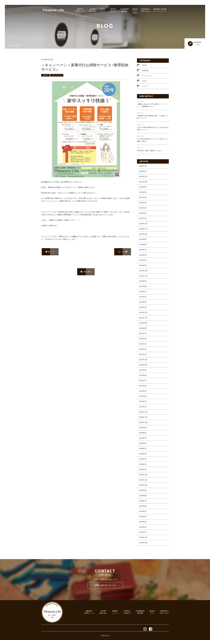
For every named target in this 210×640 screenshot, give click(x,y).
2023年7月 (143, 292)
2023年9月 (143, 281)
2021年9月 (143, 370)
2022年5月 (143, 344)
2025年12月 (143, 176)
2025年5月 (143, 203)
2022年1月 (143, 354)
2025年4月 (143, 208)
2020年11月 (143, 417)
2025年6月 (143, 197)
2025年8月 (143, 192)
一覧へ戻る (86, 272)
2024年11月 (143, 229)
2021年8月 (143, 375)
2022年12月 (143, 312)
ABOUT (80, 10)
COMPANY (124, 10)
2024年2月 (143, 260)
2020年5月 (143, 448)
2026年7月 (143, 166)
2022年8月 (143, 328)
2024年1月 (143, 265)
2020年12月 (143, 412)
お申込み (145, 70)
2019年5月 (143, 511)
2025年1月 (143, 218)
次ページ (121, 252)
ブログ (18, 45)
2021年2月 (143, 401)
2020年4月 (143, 454)
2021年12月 (143, 360)
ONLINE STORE (160, 10)
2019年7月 (143, 501)
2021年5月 (143, 391)
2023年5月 (143, 297)
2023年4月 (143, 302)
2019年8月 (143, 496)
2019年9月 (143, 490)
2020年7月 (143, 438)
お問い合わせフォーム (105, 585)
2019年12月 (143, 475)
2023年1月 (143, 307)
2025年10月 (143, 182)
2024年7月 (143, 250)
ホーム (11, 45)
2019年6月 (143, 506)
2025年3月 (143, 213)
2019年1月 (143, 532)
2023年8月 (143, 286)
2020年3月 (143, 459)
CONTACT (145, 10)
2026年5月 (143, 171)
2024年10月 (143, 234)
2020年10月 (143, 422)
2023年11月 (143, 276)
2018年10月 (143, 543)
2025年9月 (143, 187)
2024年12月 (143, 224)
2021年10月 (143, 365)
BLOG (134, 10)
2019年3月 (143, 522)
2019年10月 (143, 485)
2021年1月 (143, 407)
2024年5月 (143, 255)
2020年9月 (143, 428)
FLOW (92, 10)
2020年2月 (143, 464)
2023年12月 (143, 271)
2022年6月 (143, 339)
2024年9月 (143, 239)
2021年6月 (143, 386)
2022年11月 (143, 318)
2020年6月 (143, 443)
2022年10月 (143, 323)
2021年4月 (143, 396)
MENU (103, 10)
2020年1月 (143, 469)
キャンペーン (147, 76)
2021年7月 (143, 380)
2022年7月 (143, 333)
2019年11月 (143, 480)
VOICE (113, 10)
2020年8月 (143, 433)
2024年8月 (143, 244)
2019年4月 (143, 516)
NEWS (144, 65)
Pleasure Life (53, 10)
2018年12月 (143, 537)
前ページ (51, 252)
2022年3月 (143, 349)
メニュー (145, 86)
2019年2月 (143, 527)
